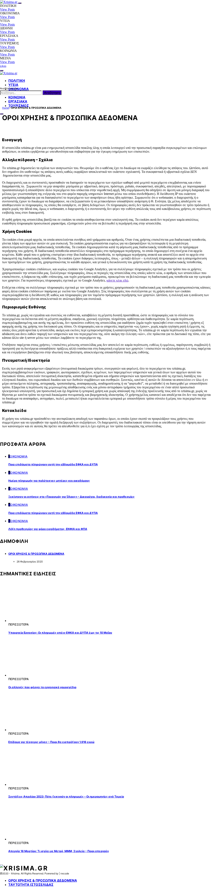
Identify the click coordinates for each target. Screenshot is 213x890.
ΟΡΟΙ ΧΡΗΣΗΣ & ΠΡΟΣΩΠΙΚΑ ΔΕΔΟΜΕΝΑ (36, 553)
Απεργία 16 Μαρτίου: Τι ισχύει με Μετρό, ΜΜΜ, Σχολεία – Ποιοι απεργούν (58, 851)
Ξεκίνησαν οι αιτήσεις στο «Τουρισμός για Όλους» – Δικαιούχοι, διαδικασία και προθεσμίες (71, 496)
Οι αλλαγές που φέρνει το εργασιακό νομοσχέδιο (42, 687)
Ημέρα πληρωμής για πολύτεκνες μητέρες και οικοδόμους (49, 480)
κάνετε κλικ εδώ (117, 280)
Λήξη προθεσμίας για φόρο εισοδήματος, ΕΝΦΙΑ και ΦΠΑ (47, 529)
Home (5, 107)
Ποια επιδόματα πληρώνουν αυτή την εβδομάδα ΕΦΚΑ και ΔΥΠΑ (53, 464)
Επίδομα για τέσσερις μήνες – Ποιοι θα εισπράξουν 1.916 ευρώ (51, 742)
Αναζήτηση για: (9, 88)
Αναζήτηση (52, 92)
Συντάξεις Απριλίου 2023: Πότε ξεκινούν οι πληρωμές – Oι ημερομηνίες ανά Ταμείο (66, 796)
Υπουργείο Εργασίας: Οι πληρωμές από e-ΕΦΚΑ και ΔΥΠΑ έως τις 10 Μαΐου (60, 632)
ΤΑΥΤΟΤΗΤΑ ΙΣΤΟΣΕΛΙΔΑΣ (30, 885)
